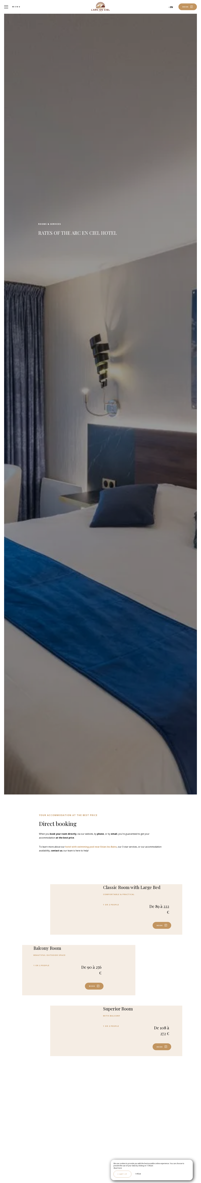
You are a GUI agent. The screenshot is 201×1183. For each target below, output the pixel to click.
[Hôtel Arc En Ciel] (100, 7)
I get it (122, 1174)
